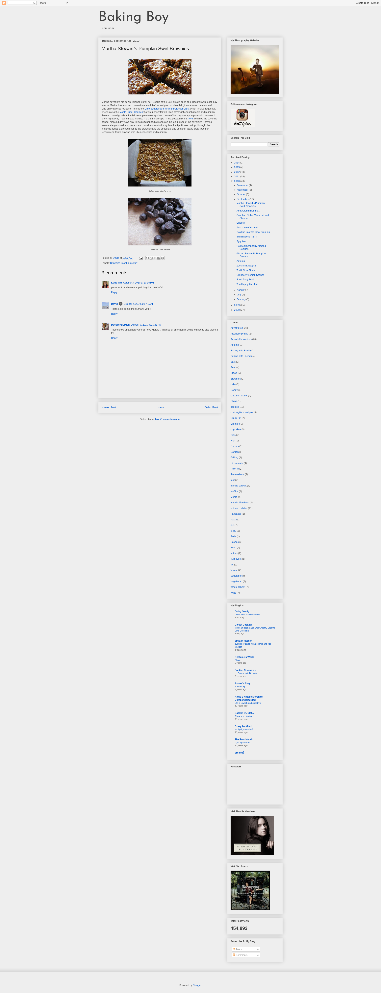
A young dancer (242, 742)
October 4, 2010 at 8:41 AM (138, 304)
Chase (238, 660)
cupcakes (236, 429)
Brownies (115, 263)
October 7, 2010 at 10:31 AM (146, 324)
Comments (241, 955)
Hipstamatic (237, 463)
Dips (233, 435)
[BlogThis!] (151, 258)
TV (232, 564)
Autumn (241, 261)
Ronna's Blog (242, 683)
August (241, 290)
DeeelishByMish (120, 324)
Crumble (235, 423)
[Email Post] (140, 258)
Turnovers (236, 559)
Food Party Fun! (245, 279)
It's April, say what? (244, 729)
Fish (233, 440)
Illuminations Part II (247, 236)
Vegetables (237, 575)
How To (235, 468)
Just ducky (240, 686)
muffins (234, 491)
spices (234, 553)
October (241, 194)
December (243, 185)
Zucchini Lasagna (246, 265)
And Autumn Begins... (248, 210)
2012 (237, 172)
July (239, 294)
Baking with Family (241, 350)
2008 (237, 310)
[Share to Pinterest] (163, 258)
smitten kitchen (243, 640)
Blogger (197, 985)
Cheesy (241, 222)
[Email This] (147, 258)
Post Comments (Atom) (167, 419)
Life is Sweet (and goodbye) (248, 703)
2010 (237, 181)
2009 (237, 305)
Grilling (234, 457)
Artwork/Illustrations (241, 339)
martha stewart (129, 263)
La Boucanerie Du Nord (246, 673)
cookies (235, 407)
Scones (235, 542)
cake (233, 384)
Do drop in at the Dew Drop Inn (253, 232)
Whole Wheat (238, 587)
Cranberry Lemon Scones (250, 275)
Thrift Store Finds (246, 270)
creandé (239, 752)
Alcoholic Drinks (239, 333)
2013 (237, 167)
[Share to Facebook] (159, 258)
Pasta (234, 519)
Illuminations (237, 474)
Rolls (233, 536)
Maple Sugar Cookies (131, 112)
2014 (237, 162)
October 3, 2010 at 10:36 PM (138, 282)
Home (160, 407)
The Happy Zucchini (247, 284)
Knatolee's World (244, 657)
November (243, 189)
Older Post (211, 407)
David (114, 304)
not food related (239, 508)
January (241, 299)
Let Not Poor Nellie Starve (247, 614)
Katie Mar (116, 282)
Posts (238, 949)
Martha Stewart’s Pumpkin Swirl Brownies (251, 204)
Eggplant (241, 241)
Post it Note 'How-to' (247, 227)
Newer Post (109, 407)
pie (232, 525)
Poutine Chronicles (245, 670)
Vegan (234, 570)
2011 (237, 176)
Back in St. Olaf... (244, 713)
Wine (233, 592)
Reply (114, 292)
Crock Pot (236, 418)
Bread (234, 373)
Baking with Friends (241, 356)
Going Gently (242, 611)
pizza (233, 530)
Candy (234, 390)
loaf (233, 480)
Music (234, 497)
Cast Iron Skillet (239, 395)
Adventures (237, 328)
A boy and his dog (243, 716)
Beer (233, 367)
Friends (235, 446)
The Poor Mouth (243, 739)
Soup (233, 547)
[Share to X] (155, 258)
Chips (234, 401)
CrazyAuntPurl (243, 726)
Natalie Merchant (240, 502)
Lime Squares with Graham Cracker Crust (166, 108)
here (190, 118)
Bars (233, 361)
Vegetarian (236, 581)
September (243, 199)
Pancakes (236, 513)
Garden (235, 452)
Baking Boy (133, 17)
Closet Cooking (243, 624)
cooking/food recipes (242, 412)
